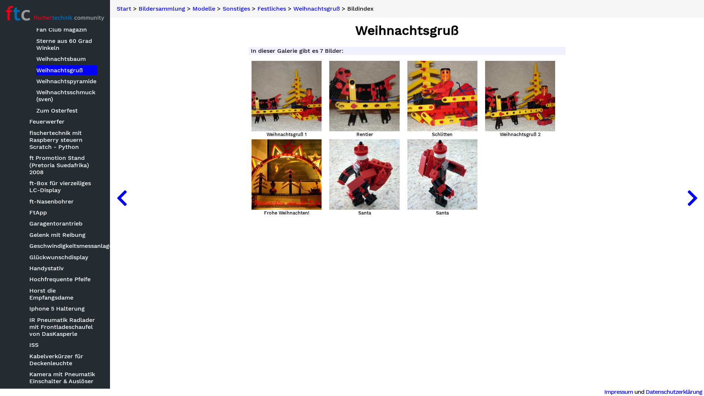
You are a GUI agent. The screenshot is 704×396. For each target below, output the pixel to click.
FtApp (38, 212)
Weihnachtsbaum (61, 58)
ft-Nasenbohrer (51, 201)
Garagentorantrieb (55, 223)
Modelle (203, 9)
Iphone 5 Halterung (57, 308)
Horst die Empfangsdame (51, 294)
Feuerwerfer (47, 121)
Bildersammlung (162, 9)
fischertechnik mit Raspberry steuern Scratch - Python (55, 139)
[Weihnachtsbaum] (121, 198)
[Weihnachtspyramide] (692, 198)
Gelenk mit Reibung (57, 234)
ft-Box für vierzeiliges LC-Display (60, 187)
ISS (33, 344)
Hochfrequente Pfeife (60, 279)
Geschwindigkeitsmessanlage (63, 245)
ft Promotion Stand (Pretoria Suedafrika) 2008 (59, 164)
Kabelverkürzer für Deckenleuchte (56, 360)
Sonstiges (236, 9)
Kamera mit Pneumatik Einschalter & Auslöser (62, 378)
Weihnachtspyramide (66, 81)
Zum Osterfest (57, 110)
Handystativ (46, 268)
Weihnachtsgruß (59, 70)
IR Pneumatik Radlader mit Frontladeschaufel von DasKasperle (62, 326)
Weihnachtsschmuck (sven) (65, 96)
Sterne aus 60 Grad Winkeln (64, 44)
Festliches (271, 9)
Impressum (618, 391)
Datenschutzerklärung (674, 391)
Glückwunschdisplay (58, 257)
